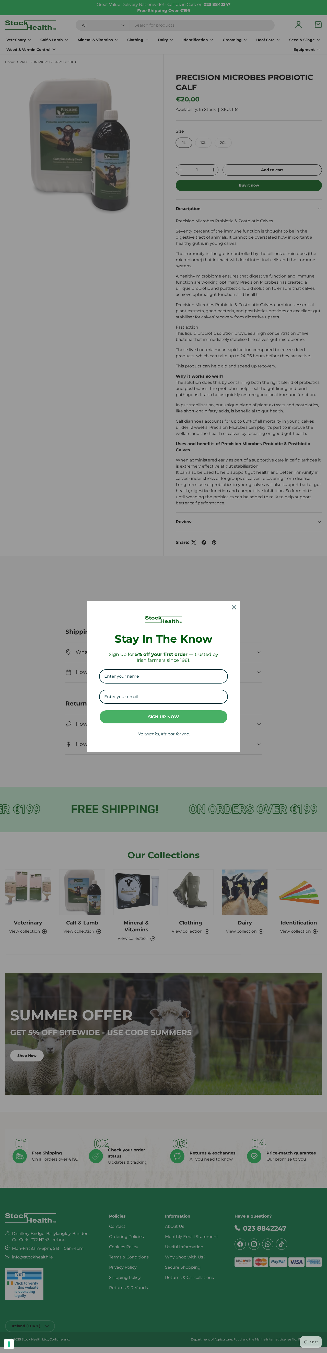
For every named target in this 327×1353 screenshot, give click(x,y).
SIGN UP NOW (163, 716)
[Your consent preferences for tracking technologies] (9, 1344)
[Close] (234, 607)
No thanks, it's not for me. (163, 734)
